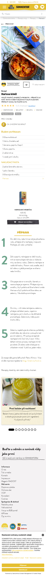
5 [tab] (25, 430)
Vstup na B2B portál (9, 510)
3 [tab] (19, 430)
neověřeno (31, 106)
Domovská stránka (9, 18)
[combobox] (21, 14)
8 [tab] (35, 430)
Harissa (5, 178)
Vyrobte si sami (7, 114)
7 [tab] (31, 430)
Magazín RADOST (8, 481)
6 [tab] (28, 430)
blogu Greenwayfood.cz (32, 360)
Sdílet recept (39, 85)
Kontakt (4, 475)
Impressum (5, 478)
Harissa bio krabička (23, 210)
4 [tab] (22, 430)
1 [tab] (11, 430)
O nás (3, 469)
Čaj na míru (6, 516)
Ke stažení (5, 496)
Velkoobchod (6, 507)
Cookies (4, 499)
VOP (3, 493)
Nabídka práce (7, 504)
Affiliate (4, 513)
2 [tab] (16, 430)
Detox (18, 114)
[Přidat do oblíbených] (26, 85)
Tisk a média (6, 472)
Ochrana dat (6, 490)
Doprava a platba (8, 487)
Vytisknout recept (13, 84)
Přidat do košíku (25, 222)
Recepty (33, 18)
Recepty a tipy (22, 18)
